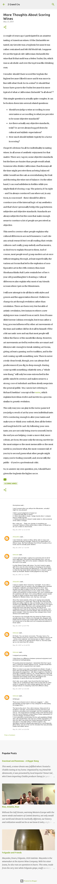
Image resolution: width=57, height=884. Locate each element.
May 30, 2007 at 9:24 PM (21, 729)
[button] (5, 27)
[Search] (53, 4)
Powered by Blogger (30, 881)
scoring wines (10, 483)
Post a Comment (9, 735)
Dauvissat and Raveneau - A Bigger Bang (20, 761)
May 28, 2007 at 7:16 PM (21, 574)
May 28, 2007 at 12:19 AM (21, 529)
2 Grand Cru (14, 4)
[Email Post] (5, 480)
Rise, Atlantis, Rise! (10, 807)
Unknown (16, 554)
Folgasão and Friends (12, 853)
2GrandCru (16, 537)
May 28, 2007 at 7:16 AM (21, 547)
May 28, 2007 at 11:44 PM (21, 645)
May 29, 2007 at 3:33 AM (21, 689)
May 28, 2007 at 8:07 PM (21, 626)
